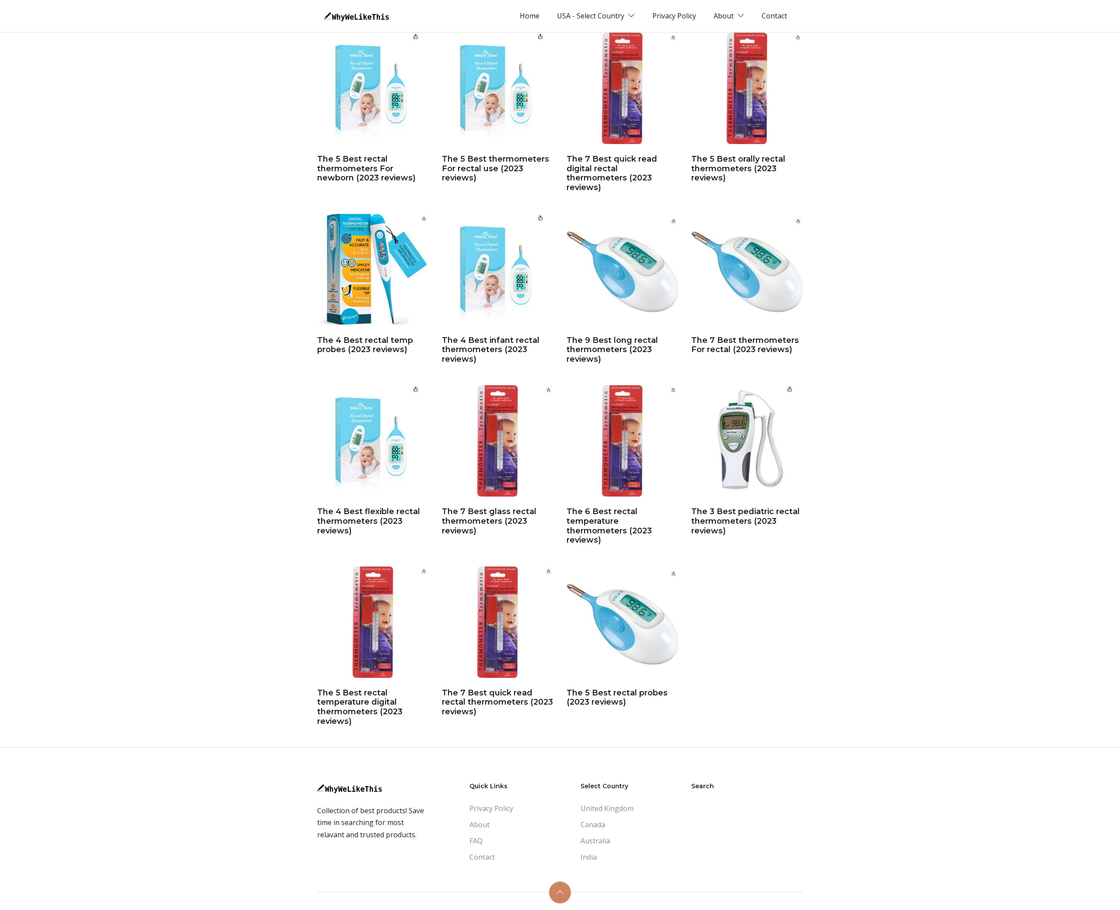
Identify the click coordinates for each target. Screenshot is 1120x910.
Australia (595, 841)
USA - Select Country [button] (591, 16)
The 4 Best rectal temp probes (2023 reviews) (365, 345)
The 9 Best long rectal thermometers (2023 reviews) (612, 349)
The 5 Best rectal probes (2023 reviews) (617, 697)
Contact (774, 16)
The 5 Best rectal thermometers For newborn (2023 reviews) (366, 168)
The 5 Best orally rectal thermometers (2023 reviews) (738, 168)
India (589, 857)
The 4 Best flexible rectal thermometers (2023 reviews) (368, 521)
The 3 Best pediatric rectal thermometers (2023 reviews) (745, 521)
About (479, 824)
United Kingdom (607, 808)
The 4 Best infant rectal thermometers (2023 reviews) (490, 349)
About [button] (724, 16)
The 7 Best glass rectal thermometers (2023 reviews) (489, 521)
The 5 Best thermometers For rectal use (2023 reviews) (495, 168)
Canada (593, 824)
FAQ (476, 841)
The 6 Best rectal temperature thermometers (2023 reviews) (609, 526)
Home (529, 16)
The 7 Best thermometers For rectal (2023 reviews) (745, 345)
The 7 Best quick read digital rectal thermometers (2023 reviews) (612, 173)
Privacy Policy (674, 16)
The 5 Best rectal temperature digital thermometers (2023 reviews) (359, 707)
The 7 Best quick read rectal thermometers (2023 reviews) (497, 702)
